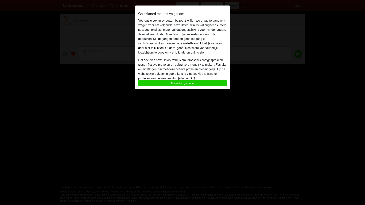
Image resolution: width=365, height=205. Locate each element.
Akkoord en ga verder (182, 83)
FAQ (192, 78)
